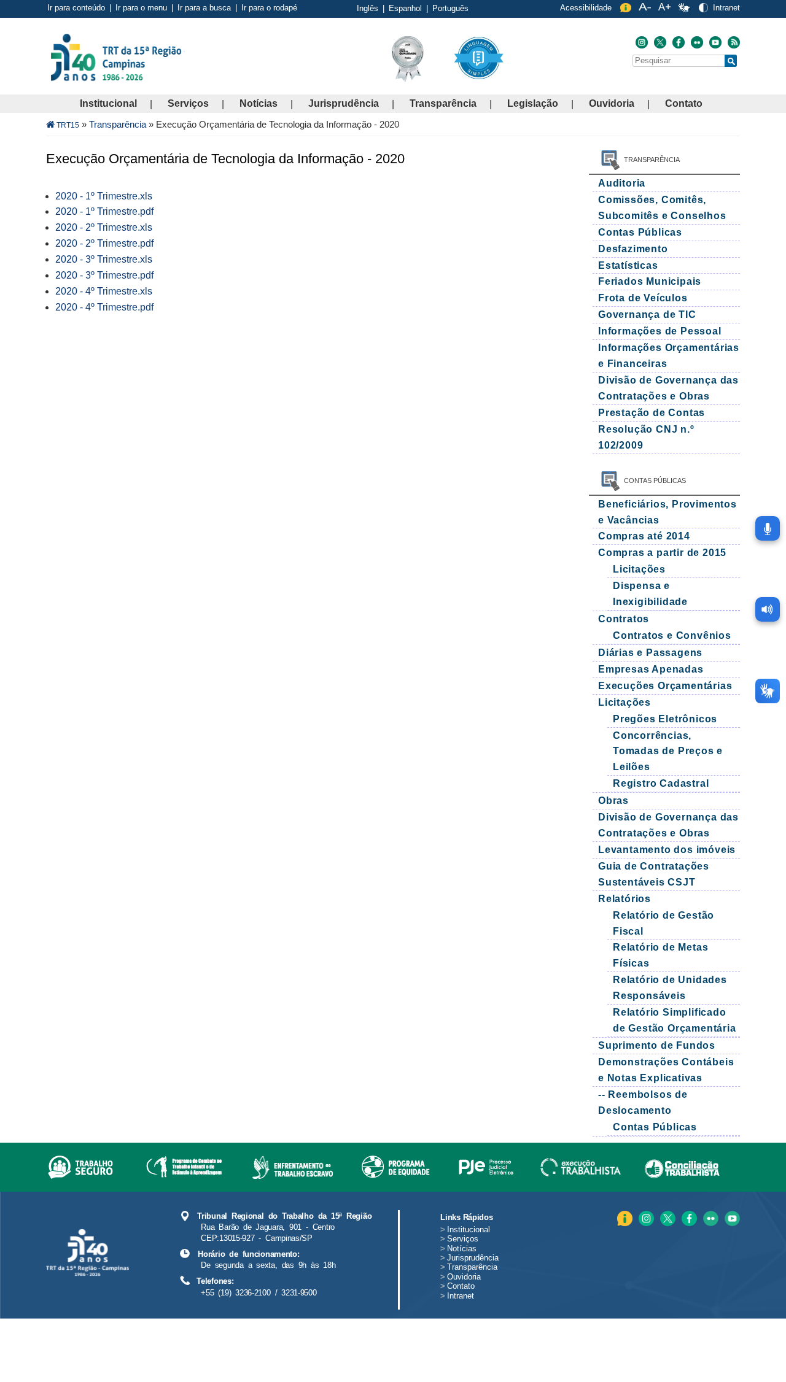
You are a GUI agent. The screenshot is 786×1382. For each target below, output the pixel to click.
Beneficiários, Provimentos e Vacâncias (667, 512)
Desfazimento (633, 249)
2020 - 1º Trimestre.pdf (104, 211)
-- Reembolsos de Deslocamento (643, 1102)
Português (450, 8)
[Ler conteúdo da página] (767, 609)
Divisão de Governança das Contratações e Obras (668, 388)
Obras (613, 800)
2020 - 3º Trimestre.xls (103, 259)
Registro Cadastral (661, 783)
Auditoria (621, 183)
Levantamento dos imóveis (667, 849)
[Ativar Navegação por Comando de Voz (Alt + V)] (767, 528)
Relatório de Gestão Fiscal (663, 923)
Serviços (188, 103)
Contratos (623, 619)
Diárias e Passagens (650, 652)
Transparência (443, 103)
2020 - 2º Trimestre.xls (103, 227)
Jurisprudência (343, 103)
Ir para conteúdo (76, 7)
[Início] (183, 57)
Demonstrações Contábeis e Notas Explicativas (666, 1070)
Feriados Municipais (649, 281)
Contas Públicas (640, 232)
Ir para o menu (141, 7)
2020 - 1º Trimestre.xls (103, 196)
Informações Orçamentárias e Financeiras (668, 355)
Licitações (639, 569)
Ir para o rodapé (269, 7)
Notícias (258, 103)
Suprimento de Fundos (656, 1045)
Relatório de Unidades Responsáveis (670, 988)
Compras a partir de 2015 (662, 552)
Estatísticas (628, 265)
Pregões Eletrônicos (665, 719)
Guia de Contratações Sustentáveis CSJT (653, 874)
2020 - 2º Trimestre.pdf (104, 243)
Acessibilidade (586, 7)
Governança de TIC (647, 314)
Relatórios (624, 899)
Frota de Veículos (643, 298)
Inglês (367, 8)
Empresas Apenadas (651, 669)
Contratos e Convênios (672, 635)
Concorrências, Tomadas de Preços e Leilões (668, 751)
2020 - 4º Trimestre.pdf (104, 307)
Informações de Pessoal (660, 331)
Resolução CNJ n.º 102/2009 (646, 437)
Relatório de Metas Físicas (660, 955)
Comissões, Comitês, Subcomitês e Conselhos (662, 208)
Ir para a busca (204, 7)
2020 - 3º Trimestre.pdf (104, 275)
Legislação (532, 103)
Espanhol (405, 8)
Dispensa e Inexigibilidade (650, 594)
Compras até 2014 (644, 536)
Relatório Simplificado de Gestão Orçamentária (674, 1020)
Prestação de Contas (651, 412)
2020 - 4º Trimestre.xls (103, 291)
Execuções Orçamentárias (665, 686)
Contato (683, 103)
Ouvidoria (611, 103)
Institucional (108, 103)
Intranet (726, 7)
